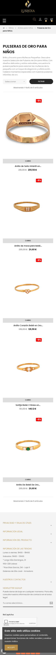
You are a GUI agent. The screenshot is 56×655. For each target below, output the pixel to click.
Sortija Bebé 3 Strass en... (28, 405)
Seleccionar (15, 81)
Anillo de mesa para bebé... (28, 246)
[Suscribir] (50, 603)
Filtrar (41, 81)
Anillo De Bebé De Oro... (28, 485)
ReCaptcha (8, 615)
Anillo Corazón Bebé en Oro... (28, 326)
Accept (11, 647)
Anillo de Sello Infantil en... (28, 166)
